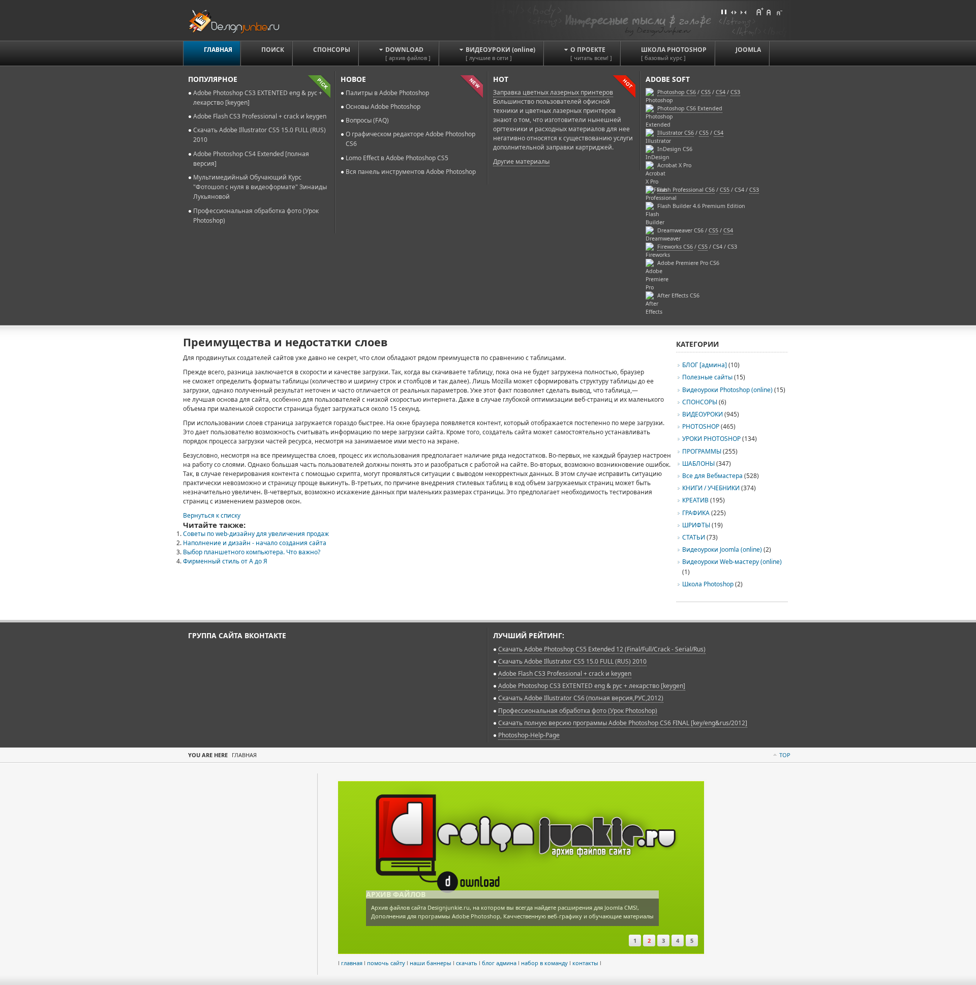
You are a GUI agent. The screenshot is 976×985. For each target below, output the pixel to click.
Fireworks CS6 (675, 246)
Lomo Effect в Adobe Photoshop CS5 (397, 158)
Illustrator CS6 (675, 132)
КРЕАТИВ (695, 500)
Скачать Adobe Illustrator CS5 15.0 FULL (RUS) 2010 (572, 661)
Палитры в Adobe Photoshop (387, 92)
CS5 (704, 132)
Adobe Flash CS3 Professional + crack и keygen (259, 116)
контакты (585, 963)
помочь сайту (386, 963)
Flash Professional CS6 (686, 189)
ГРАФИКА (696, 513)
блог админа (499, 963)
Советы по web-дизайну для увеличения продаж (256, 533)
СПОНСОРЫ (699, 402)
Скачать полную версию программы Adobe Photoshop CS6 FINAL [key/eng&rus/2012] (622, 723)
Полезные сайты (707, 377)
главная (351, 963)
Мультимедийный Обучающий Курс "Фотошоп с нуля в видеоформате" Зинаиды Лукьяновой (260, 187)
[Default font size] (769, 12)
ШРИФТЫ (696, 525)
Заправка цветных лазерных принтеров (553, 92)
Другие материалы (521, 161)
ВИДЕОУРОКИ (702, 414)
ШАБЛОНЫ (698, 463)
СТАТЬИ (693, 537)
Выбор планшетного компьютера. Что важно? (251, 552)
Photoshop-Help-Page (529, 735)
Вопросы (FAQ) (367, 120)
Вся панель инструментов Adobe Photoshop (411, 171)
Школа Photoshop (708, 584)
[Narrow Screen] (743, 12)
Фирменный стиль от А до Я (225, 561)
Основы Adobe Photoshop (383, 106)
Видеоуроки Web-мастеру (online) (732, 561)
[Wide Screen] (733, 12)
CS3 (754, 189)
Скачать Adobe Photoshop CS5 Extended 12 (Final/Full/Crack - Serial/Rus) (602, 649)
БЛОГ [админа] (704, 365)
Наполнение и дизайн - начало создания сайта (254, 543)
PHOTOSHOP (700, 426)
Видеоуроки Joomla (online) (723, 549)
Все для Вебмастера (712, 475)
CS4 (718, 132)
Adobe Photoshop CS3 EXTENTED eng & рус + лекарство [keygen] (591, 685)
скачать (466, 963)
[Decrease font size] (779, 12)
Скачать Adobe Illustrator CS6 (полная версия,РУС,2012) (580, 698)
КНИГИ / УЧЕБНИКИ (711, 488)
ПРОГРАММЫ (701, 451)
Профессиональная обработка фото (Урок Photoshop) (577, 710)
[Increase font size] (759, 12)
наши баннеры (430, 963)
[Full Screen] (724, 12)
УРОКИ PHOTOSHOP (711, 438)
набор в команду (544, 963)
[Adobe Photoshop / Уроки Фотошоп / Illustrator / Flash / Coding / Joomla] (240, 20)
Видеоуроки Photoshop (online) (727, 389)
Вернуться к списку (211, 515)
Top (784, 755)
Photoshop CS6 (676, 92)
